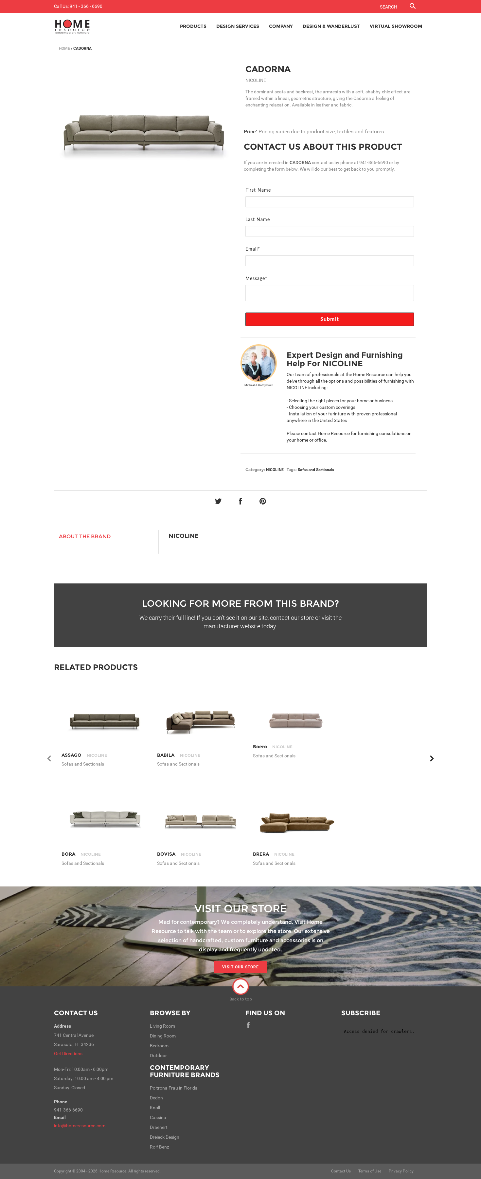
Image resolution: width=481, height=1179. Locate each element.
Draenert (159, 1127)
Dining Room (163, 1035)
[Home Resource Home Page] (72, 26)
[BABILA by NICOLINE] (200, 717)
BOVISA (179, 854)
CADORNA (268, 69)
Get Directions (68, 1053)
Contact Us (76, 1013)
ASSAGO (84, 755)
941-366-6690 (373, 162)
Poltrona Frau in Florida (174, 1088)
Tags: (292, 469)
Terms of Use (369, 1171)
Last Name (257, 220)
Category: (255, 469)
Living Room (162, 1026)
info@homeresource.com (79, 1125)
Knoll (155, 1107)
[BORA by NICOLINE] (105, 816)
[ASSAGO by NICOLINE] (105, 717)
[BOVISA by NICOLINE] (200, 816)
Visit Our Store (240, 967)
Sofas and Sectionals (316, 469)
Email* (252, 249)
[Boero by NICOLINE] (296, 717)
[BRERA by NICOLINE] (296, 816)
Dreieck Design (164, 1137)
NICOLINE (275, 469)
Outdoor (158, 1055)
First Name (258, 190)
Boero (273, 747)
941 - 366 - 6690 (86, 6)
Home (64, 48)
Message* (256, 278)
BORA (81, 854)
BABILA (178, 755)
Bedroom (159, 1045)
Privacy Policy (401, 1171)
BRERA (273, 854)
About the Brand (85, 536)
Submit (329, 319)
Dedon (156, 1097)
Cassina (158, 1117)
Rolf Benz (159, 1147)
